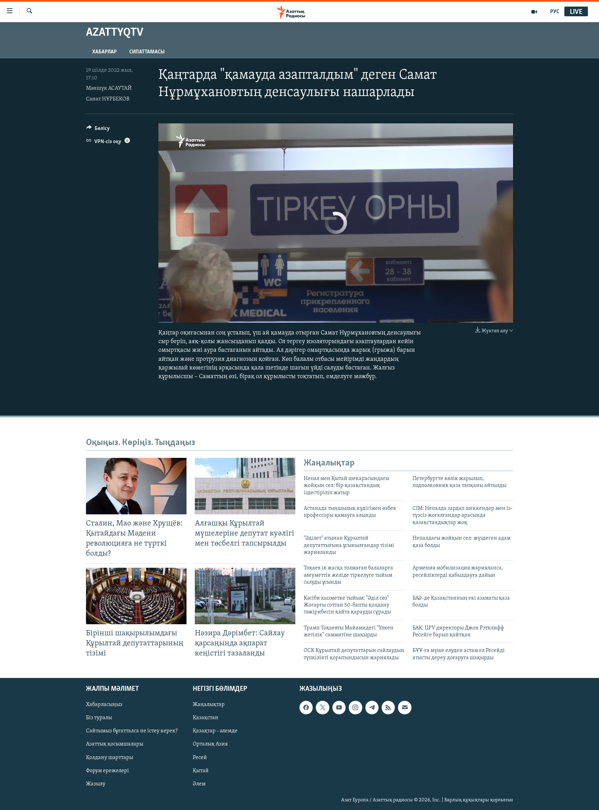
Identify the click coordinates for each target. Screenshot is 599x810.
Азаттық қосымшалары (114, 744)
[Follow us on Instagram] (355, 707)
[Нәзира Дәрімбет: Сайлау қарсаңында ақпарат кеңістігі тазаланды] (245, 596)
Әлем (199, 784)
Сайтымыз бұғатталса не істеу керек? (131, 731)
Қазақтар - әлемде (215, 731)
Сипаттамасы (147, 52)
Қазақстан (205, 718)
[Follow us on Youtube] (339, 707)
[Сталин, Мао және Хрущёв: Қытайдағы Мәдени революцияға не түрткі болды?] (136, 486)
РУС (554, 12)
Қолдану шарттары (109, 757)
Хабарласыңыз (104, 705)
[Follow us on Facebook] (306, 707)
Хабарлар (104, 52)
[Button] (98, 130)
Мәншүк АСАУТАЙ (109, 88)
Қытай (201, 771)
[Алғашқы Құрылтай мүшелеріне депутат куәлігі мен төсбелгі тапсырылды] (245, 486)
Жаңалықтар (209, 705)
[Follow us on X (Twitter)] (322, 707)
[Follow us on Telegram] (372, 707)
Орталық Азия (210, 744)
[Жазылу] (404, 707)
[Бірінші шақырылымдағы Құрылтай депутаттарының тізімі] (136, 596)
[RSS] (388, 707)
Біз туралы (99, 718)
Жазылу (95, 784)
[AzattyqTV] (534, 12)
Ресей (200, 757)
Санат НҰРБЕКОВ (107, 99)
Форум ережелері (107, 771)
